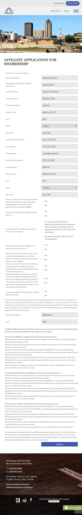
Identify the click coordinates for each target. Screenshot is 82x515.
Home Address (11, 167)
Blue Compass (64, 499)
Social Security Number (14, 160)
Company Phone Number (15, 140)
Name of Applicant (13, 78)
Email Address (11, 153)
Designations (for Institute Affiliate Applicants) (18, 84)
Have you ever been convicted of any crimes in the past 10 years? (22, 293)
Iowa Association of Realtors (18, 484)
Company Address (12, 105)
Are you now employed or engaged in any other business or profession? (20, 247)
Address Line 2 (11, 112)
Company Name (12, 92)
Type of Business (12, 98)
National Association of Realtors (19, 487)
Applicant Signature (13, 315)
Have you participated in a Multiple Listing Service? (21, 213)
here (26, 73)
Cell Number (10, 146)
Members (56, 11)
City (7, 119)
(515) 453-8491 (15, 468)
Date (7, 322)
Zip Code (9, 133)
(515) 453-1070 (15, 472)
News (66, 11)
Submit (59, 444)
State (8, 126)
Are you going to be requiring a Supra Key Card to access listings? (21, 230)
